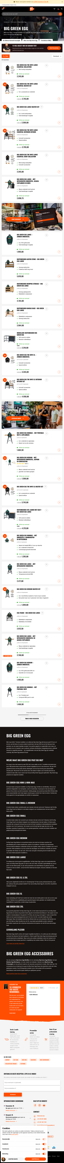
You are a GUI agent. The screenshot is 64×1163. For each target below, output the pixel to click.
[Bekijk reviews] (33, 5)
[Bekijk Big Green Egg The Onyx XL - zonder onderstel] (32, 363)
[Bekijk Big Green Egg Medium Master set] (32, 597)
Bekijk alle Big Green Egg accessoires (16, 973)
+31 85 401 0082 (42, 1119)
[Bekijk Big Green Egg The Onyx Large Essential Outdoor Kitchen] (32, 139)
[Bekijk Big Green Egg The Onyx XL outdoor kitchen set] (32, 388)
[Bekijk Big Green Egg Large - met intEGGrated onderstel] (32, 572)
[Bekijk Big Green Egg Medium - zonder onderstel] (32, 671)
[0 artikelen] (3, 9)
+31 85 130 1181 (42, 1122)
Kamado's (14, 22)
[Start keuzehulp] (32, 216)
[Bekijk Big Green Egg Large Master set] (32, 115)
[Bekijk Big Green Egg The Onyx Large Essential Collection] (32, 71)
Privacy (54, 1156)
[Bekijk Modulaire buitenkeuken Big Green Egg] (32, 340)
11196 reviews (51, 987)
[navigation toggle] (61, 8)
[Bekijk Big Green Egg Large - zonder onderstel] (32, 243)
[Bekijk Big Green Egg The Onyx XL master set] (32, 495)
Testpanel (23, 1064)
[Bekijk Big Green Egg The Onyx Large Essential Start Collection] (32, 163)
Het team (15, 1060)
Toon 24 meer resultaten (32, 719)
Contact (7, 1060)
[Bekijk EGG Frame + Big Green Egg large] (32, 621)
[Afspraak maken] (32, 415)
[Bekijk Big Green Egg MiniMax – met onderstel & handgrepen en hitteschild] (32, 546)
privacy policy (14, 1134)
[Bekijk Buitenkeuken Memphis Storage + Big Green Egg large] (32, 292)
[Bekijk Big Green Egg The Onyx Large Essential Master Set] (32, 91)
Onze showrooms (44, 1060)
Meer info (38, 1139)
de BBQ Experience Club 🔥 (40, 2)
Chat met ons (41, 1116)
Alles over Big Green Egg (30, 40)
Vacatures (33, 1060)
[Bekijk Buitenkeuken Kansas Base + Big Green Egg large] (32, 317)
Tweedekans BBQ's (46, 40)
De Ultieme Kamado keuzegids (11, 40)
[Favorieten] (54, 9)
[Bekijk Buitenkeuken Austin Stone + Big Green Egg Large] (32, 268)
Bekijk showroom (10, 1110)
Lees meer (19, 34)
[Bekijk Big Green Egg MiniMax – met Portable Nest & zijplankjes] (32, 441)
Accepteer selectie (13, 1159)
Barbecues (7, 22)
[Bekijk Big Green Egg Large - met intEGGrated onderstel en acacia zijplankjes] (32, 646)
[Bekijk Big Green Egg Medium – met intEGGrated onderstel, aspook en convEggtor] (32, 468)
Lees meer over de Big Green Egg (15, 943)
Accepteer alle (35, 1159)
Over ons (24, 1060)
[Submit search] (60, 14)
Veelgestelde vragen (10, 1064)
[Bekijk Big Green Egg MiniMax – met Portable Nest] (32, 696)
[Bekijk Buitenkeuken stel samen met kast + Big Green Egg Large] (32, 519)
